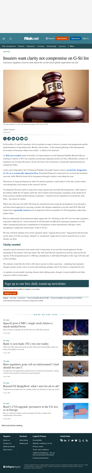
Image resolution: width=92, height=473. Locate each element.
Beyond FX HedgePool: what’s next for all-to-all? (31, 386)
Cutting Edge (51, 46)
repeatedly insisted (21, 210)
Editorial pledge (9, 446)
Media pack (24, 443)
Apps (79, 440)
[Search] (10, 38)
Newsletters (62, 38)
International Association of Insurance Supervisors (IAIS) (23, 301)
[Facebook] (9, 138)
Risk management (9, 46)
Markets (21, 46)
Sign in (86, 38)
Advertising (24, 440)
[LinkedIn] (13, 138)
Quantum (62, 46)
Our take (6, 52)
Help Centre (7, 450)
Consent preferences (41, 458)
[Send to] (22, 138)
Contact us (7, 443)
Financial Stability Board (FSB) (38, 298)
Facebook (68, 440)
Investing (40, 46)
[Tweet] (5, 138)
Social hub (83, 440)
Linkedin (65, 440)
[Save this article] (17, 138)
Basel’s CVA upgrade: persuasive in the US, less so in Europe (30, 408)
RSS (86, 440)
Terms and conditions (41, 450)
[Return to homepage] (31, 39)
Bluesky (76, 440)
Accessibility (37, 440)
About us (6, 440)
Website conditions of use (42, 443)
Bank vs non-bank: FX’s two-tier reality (26, 343)
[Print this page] (26, 138)
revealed (13, 155)
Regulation (31, 46)
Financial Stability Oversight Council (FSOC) (66, 298)
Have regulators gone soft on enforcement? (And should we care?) (31, 366)
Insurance (21, 298)
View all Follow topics (61, 440)
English (51, 38)
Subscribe (76, 38)
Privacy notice (38, 446)
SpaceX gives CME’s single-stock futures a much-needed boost (28, 324)
